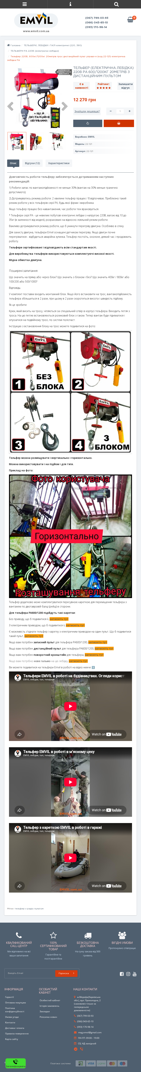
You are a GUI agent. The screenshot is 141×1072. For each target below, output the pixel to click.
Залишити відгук (125, 85)
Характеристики (58, 163)
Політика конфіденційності (14, 1010)
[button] (87, 123)
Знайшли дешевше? (87, 111)
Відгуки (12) (32, 163)
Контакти (10, 1022)
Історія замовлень (49, 1005)
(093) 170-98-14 (96, 27)
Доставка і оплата (14, 1028)
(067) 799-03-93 (96, 18)
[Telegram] (76, 1049)
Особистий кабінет (50, 1000)
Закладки (45, 1011)
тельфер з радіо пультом (29, 909)
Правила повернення (17, 1033)
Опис (13, 163)
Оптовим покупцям (15, 1002)
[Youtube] (134, 973)
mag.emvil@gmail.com (90, 1032)
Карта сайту (11, 1039)
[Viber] (82, 1049)
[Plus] (129, 111)
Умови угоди (12, 1017)
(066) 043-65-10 (96, 23)
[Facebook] (121, 973)
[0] (130, 20)
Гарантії (9, 997)
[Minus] (111, 111)
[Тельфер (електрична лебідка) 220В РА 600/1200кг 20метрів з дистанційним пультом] (37, 97)
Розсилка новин (48, 1017)
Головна (15, 45)
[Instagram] (127, 973)
